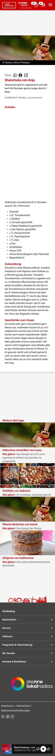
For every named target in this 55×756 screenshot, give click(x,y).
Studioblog (8, 611)
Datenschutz (23, 705)
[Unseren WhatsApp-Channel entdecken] (3, 716)
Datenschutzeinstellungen (15, 710)
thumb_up (48, 749)
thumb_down (38, 749)
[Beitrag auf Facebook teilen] (20, 75)
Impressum (7, 705)
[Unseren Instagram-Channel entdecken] (12, 716)
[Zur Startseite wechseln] (9, 5)
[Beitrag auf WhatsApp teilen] (15, 75)
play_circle (43, 748)
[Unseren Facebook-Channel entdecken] (7, 716)
